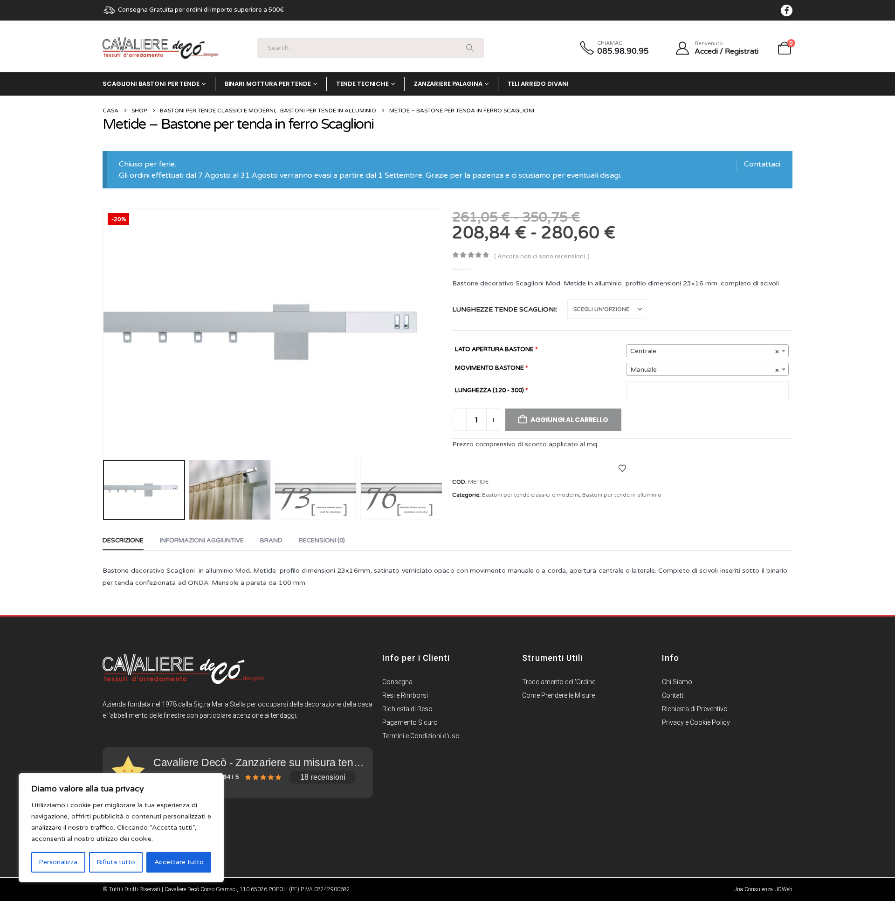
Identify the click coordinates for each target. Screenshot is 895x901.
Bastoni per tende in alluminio (621, 495)
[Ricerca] (470, 48)
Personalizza (58, 862)
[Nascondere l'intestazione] (161, 48)
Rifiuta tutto (115, 862)
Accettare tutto (179, 862)
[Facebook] (786, 10)
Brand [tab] (271, 540)
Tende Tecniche (362, 83)
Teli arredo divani (538, 83)
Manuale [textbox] (704, 370)
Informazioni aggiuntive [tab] (202, 540)
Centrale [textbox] (704, 351)
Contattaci (762, 164)
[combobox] (707, 350)
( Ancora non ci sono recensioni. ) (542, 256)
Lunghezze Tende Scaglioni (504, 309)
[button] (105, 332)
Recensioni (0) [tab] (322, 540)
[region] (121, 827)
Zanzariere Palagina (448, 83)
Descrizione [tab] (123, 540)
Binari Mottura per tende (268, 83)
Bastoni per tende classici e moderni (530, 495)
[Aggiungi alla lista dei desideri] (622, 467)
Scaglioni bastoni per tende (151, 83)
